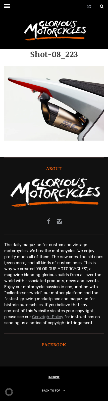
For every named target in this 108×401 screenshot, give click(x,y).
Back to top (51, 390)
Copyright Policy (47, 316)
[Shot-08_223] (54, 139)
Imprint (54, 377)
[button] (9, 392)
